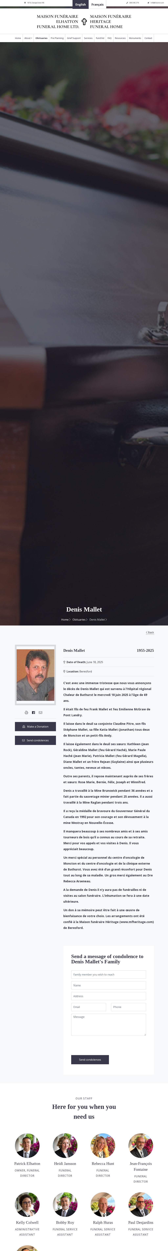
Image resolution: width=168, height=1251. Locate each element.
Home (18, 38)
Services (88, 38)
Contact (148, 38)
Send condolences (37, 740)
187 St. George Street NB (35, 3)
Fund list (100, 38)
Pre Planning (57, 38)
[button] (26, 712)
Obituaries (41, 38)
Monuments (135, 38)
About (27, 38)
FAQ (110, 38)
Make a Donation (36, 726)
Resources (120, 38)
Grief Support (74, 38)
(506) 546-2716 (134, 3)
